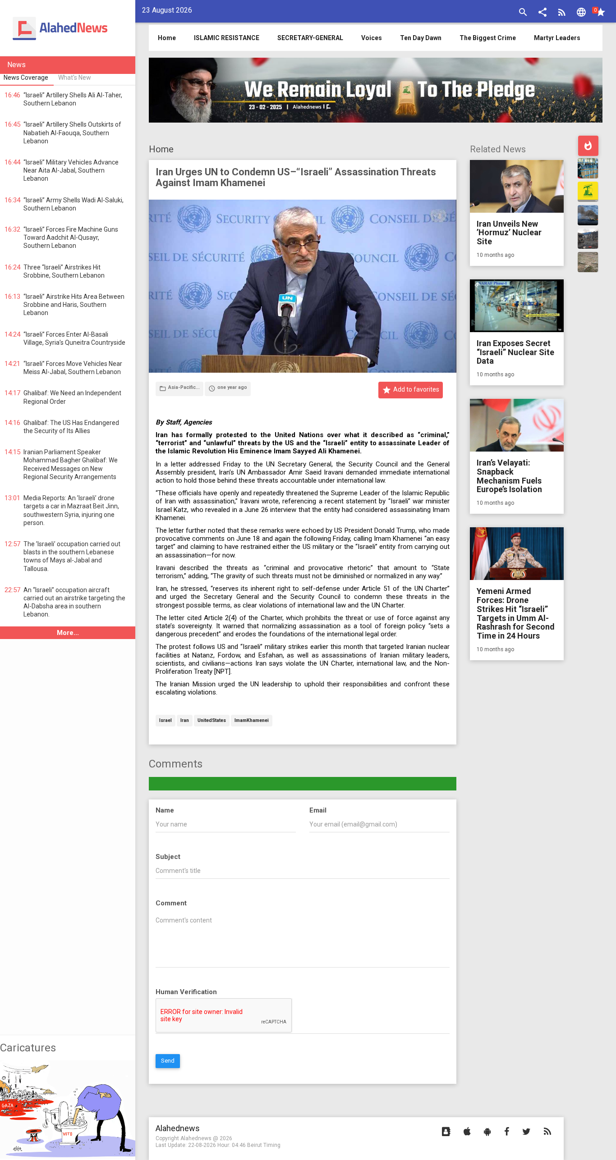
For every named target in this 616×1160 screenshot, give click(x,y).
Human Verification (186, 992)
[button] (542, 13)
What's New (74, 77)
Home (161, 149)
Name (165, 810)
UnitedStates (212, 720)
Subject (168, 857)
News (16, 64)
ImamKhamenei (251, 720)
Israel (165, 720)
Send (168, 1060)
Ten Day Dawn (420, 37)
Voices (371, 37)
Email (317, 810)
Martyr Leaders (557, 37)
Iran (184, 720)
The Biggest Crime (488, 37)
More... (68, 633)
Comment (171, 903)
